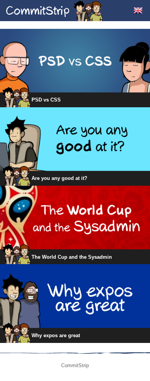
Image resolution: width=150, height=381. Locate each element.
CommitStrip (54, 10)
